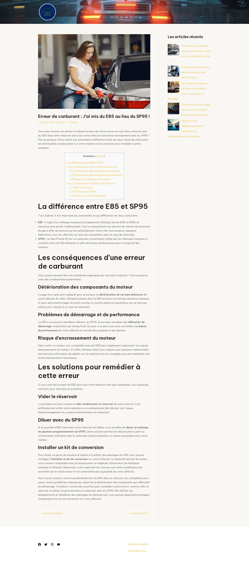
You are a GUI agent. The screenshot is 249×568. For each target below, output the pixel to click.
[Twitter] (45, 544)
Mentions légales (138, 544)
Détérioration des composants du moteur (95, 171)
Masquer (100, 156)
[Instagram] (52, 544)
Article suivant (139, 513)
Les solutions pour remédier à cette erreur (90, 183)
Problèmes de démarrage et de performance (96, 175)
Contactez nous (137, 551)
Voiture (84, 11)
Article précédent (50, 513)
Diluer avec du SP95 (83, 191)
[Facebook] (39, 544)
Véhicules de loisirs (116, 11)
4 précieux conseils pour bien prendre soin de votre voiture (195, 72)
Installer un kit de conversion (88, 195)
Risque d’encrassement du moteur (90, 179)
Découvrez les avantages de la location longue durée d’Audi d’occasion (196, 110)
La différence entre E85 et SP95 (84, 162)
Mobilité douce (140, 11)
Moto (97, 11)
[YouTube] (58, 544)
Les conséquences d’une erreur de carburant (91, 167)
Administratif (161, 11)
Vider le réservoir (81, 187)
